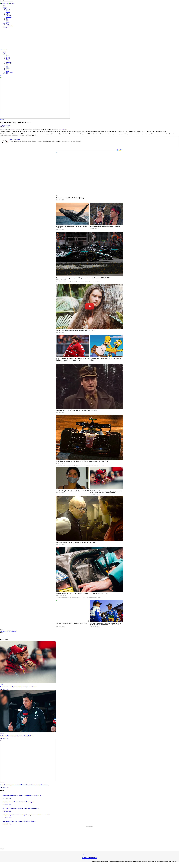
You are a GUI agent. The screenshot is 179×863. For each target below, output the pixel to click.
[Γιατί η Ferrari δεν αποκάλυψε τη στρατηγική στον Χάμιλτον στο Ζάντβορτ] (28, 682)
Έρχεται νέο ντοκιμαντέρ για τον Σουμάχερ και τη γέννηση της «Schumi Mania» (22, 795)
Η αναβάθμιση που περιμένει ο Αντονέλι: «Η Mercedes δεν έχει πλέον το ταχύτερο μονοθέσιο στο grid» (24, 784)
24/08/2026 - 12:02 (4, 787)
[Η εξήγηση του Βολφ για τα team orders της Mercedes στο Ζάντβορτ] (28, 731)
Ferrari (1, 684)
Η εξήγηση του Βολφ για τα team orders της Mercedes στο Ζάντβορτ (16, 735)
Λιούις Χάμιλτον (65, 129)
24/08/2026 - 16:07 (7, 817)
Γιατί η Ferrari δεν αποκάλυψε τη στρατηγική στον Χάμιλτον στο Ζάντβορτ (18, 686)
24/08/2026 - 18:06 (4, 689)
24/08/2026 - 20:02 (7, 804)
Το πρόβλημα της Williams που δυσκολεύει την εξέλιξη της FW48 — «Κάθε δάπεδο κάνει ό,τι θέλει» (26, 815)
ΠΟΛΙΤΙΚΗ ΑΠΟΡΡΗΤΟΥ (92, 857)
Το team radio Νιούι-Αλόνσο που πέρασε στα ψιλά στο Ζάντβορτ (18, 802)
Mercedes (2, 119)
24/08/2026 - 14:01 (4, 738)
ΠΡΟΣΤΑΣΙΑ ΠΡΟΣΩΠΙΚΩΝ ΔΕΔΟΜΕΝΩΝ (89, 858)
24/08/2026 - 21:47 (7, 798)
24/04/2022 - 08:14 (4, 126)
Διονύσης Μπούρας (6, 125)
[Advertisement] (89, 38)
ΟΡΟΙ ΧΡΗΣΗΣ (84, 857)
